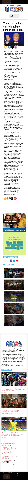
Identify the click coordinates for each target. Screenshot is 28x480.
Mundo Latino (5, 447)
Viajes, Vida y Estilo (7, 464)
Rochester (4, 452)
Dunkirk (4, 451)
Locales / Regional (7, 448)
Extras (3, 461)
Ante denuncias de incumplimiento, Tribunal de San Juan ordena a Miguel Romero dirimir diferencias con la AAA (13, 389)
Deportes (4, 459)
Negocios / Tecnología (8, 455)
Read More (3, 392)
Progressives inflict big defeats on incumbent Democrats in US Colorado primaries (10, 412)
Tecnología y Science (7, 456)
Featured (4, 446)
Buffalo (3, 449)
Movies (3, 462)
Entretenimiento (6, 460)
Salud (3, 457)
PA (2, 453)
